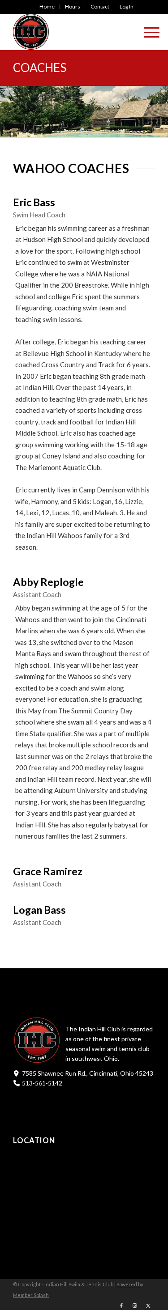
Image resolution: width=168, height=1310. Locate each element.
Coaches (39, 67)
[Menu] (147, 32)
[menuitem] (47, 6)
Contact (99, 6)
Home (47, 6)
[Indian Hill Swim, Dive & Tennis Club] (69, 32)
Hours (72, 6)
